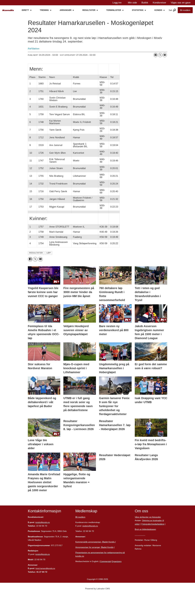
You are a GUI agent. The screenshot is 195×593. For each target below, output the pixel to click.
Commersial (105, 561)
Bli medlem (185, 10)
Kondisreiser (159, 2)
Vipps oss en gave (180, 2)
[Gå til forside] (8, 10)
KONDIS (158, 10)
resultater (36, 253)
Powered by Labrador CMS (97, 588)
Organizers (116, 561)
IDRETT (25, 10)
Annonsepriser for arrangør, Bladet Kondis (94, 547)
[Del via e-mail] (165, 55)
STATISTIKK (137, 10)
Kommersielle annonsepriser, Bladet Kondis (95, 542)
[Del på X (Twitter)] (160, 55)
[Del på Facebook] (155, 55)
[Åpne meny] (174, 10)
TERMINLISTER (113, 10)
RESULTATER (88, 10)
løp (49, 253)
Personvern (140, 535)
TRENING (44, 10)
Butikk (144, 2)
